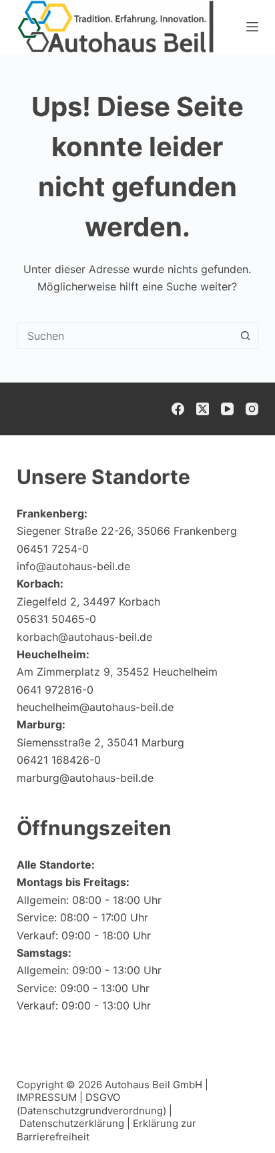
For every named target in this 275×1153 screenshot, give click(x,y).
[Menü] (252, 27)
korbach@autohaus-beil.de (84, 637)
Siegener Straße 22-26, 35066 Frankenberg (127, 530)
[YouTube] (227, 409)
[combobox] (125, 335)
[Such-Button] (245, 336)
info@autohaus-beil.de (73, 566)
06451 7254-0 (53, 548)
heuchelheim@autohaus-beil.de (95, 707)
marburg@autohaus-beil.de (85, 777)
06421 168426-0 (59, 759)
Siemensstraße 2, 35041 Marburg (100, 742)
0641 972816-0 (55, 689)
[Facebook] (178, 409)
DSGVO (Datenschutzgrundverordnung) (91, 1104)
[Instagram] (252, 409)
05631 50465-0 (56, 619)
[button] (232, 1116)
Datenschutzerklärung (71, 1123)
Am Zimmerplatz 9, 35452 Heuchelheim (117, 671)
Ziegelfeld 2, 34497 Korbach (88, 601)
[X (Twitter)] (202, 409)
